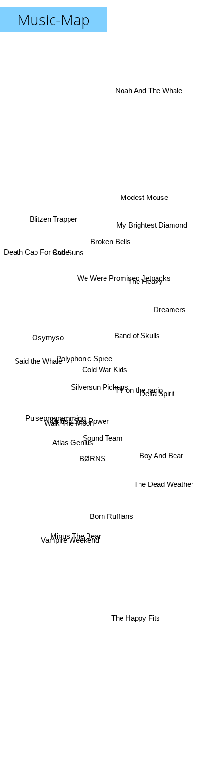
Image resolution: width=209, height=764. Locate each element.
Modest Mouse (139, 178)
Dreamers (171, 315)
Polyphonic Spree (83, 365)
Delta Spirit (157, 402)
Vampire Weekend (71, 547)
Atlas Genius (72, 444)
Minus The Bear (75, 530)
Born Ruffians (109, 527)
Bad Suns (67, 256)
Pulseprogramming (54, 423)
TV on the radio (138, 384)
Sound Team (100, 450)
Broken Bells (111, 236)
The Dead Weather (163, 485)
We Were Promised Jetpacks (126, 285)
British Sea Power (78, 415)
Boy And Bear (162, 453)
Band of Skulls (138, 331)
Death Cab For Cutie (37, 228)
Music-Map (53, 20)
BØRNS (93, 459)
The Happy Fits (137, 621)
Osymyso (46, 347)
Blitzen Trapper (54, 211)
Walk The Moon (69, 435)
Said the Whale (37, 359)
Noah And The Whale (149, 87)
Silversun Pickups (101, 382)
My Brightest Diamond (152, 234)
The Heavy (145, 273)
